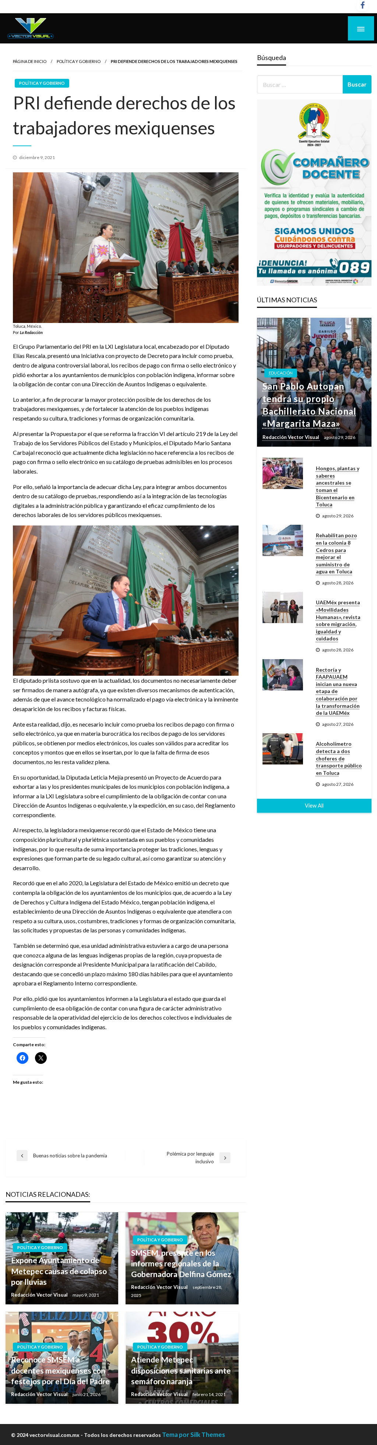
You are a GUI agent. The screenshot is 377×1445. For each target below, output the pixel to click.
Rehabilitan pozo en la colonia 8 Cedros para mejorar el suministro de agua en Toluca (336, 553)
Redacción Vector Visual (40, 1295)
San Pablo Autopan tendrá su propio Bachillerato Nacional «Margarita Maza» (309, 405)
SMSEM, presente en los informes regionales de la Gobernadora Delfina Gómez (181, 1263)
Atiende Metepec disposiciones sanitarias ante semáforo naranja (181, 1370)
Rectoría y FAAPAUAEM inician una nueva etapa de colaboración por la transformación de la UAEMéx (338, 691)
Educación (281, 372)
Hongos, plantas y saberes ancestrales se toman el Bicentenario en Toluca (337, 486)
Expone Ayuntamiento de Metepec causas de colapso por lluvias (59, 1270)
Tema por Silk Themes (193, 1434)
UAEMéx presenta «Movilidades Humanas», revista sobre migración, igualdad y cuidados (338, 620)
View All (314, 805)
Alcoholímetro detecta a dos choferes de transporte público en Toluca (339, 758)
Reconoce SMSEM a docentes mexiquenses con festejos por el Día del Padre (60, 1370)
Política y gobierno (79, 61)
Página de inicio (29, 61)
